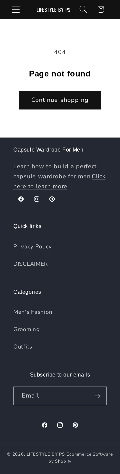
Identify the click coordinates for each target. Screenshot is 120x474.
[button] (16, 9)
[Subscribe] (97, 396)
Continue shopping (60, 100)
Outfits (22, 346)
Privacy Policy (32, 246)
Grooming (26, 329)
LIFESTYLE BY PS (46, 454)
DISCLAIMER (30, 264)
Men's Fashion (32, 312)
